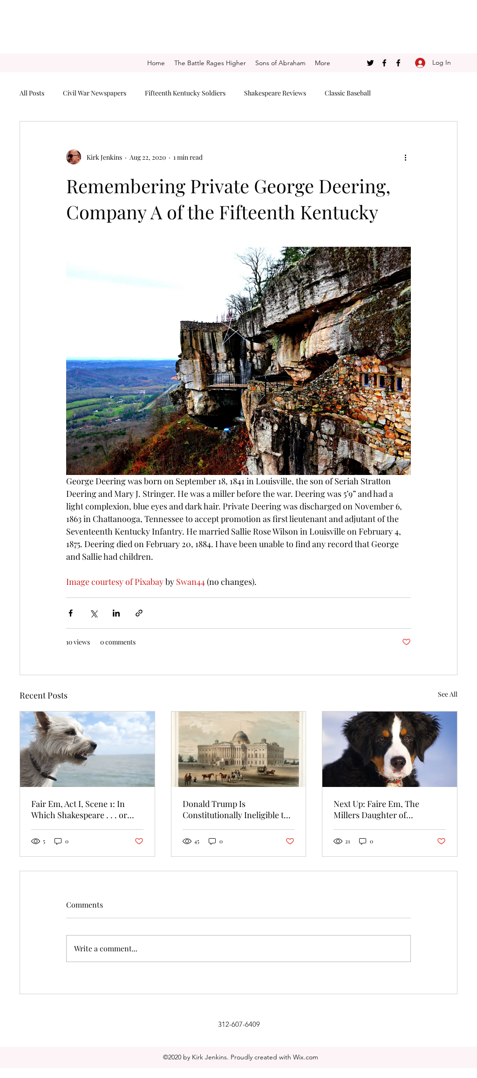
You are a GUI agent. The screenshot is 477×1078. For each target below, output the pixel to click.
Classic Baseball (348, 92)
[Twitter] (370, 63)
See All (447, 694)
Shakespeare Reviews (275, 92)
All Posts (32, 92)
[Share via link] (139, 613)
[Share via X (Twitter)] (93, 613)
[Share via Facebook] (70, 613)
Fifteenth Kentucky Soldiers (185, 92)
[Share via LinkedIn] (116, 613)
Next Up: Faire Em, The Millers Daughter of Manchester (376, 809)
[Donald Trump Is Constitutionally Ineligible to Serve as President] (238, 749)
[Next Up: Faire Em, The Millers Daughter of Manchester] (389, 749)
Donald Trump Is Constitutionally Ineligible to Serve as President (235, 809)
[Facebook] (384, 63)
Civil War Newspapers (94, 92)
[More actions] (405, 157)
